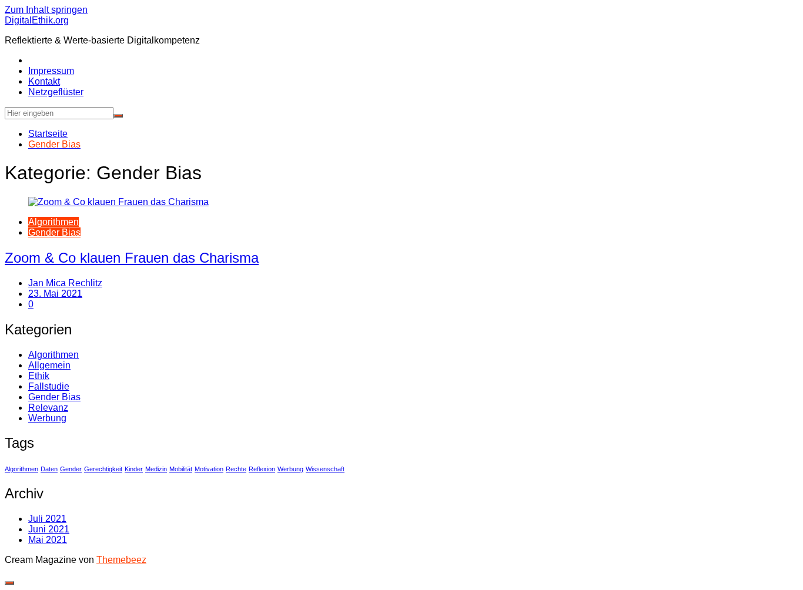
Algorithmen (53, 222)
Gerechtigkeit (103, 468)
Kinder (134, 468)
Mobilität (180, 468)
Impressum (51, 71)
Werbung (47, 418)
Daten (49, 468)
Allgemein (49, 365)
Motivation (209, 468)
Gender (71, 468)
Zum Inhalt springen (46, 10)
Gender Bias (54, 232)
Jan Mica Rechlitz (65, 283)
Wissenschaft (325, 468)
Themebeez (121, 560)
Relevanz (48, 408)
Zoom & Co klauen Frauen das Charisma (132, 258)
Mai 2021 (47, 540)
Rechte (236, 468)
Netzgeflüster (55, 92)
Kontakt (44, 81)
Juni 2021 (48, 529)
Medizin (156, 468)
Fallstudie (48, 386)
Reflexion (262, 468)
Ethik (38, 376)
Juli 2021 (47, 519)
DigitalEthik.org (37, 20)
